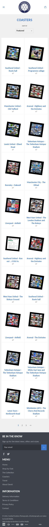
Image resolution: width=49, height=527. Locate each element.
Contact (5, 508)
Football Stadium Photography (18, 516)
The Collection (8, 473)
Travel (4, 481)
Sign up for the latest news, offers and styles (20, 442)
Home (4, 465)
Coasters (6, 477)
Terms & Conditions (10, 500)
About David (7, 485)
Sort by (24, 26)
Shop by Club (7, 469)
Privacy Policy (8, 505)
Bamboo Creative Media (21, 521)
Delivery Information (10, 497)
